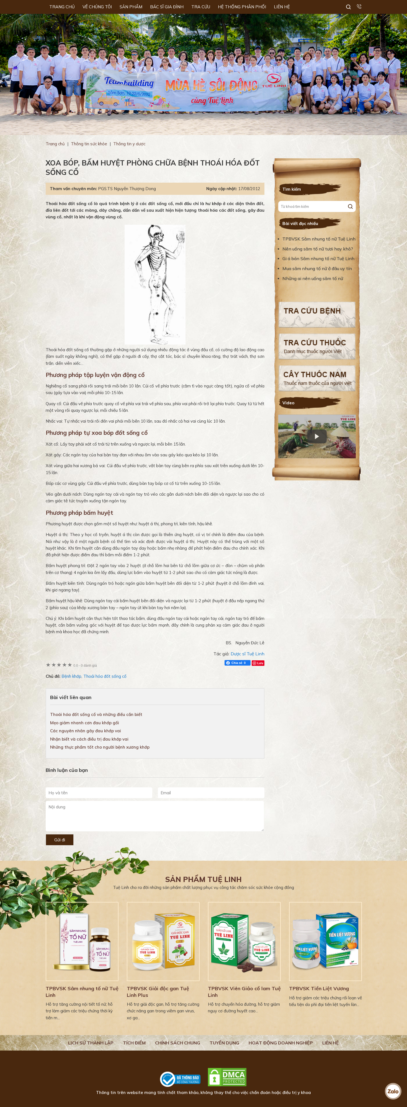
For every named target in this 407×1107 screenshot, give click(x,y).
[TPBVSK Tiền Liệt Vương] (325, 941)
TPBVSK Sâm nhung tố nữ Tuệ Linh (319, 239)
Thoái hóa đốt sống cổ (105, 676)
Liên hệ (330, 1043)
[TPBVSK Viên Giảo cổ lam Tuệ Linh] (244, 941)
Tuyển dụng (224, 1043)
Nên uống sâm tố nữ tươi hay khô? (317, 249)
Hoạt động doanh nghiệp (281, 1043)
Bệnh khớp (71, 676)
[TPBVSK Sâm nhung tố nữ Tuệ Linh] (82, 941)
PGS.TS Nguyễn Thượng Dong (127, 188)
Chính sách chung (177, 1043)
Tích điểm (134, 1043)
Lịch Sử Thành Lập (91, 1043)
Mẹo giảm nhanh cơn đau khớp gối (84, 722)
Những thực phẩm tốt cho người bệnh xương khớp (100, 747)
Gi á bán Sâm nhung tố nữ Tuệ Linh (318, 258)
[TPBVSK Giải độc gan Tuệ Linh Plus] (163, 941)
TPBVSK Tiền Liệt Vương (319, 988)
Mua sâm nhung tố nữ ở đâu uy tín (317, 268)
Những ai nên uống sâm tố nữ (313, 278)
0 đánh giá (85, 665)
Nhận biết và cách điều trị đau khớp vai (89, 739)
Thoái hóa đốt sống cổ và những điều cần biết (96, 714)
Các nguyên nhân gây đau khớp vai (85, 730)
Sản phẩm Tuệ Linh (203, 879)
